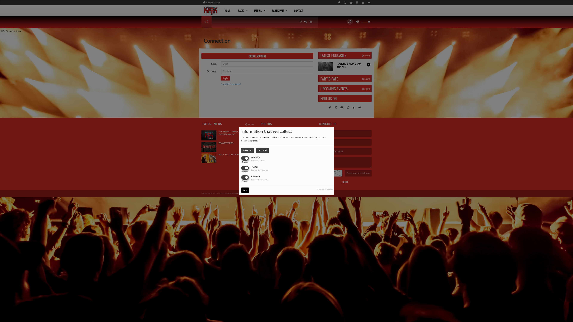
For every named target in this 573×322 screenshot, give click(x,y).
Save (245, 190)
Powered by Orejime (325, 189)
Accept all (247, 150)
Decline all (262, 150)
